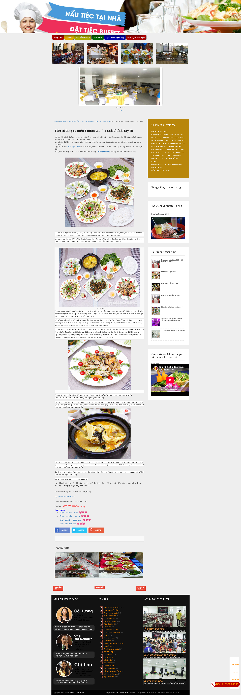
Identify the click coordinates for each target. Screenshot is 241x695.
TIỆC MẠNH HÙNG (123, 692)
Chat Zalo (235, 672)
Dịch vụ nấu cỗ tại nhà (66, 121)
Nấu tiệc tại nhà (90, 121)
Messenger (235, 679)
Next (122, 110)
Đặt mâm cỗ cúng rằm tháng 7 (172, 307)
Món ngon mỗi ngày (136, 37)
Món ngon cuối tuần (111, 610)
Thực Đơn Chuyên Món (102, 121)
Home (56, 121)
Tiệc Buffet (169, 59)
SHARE (65, 530)
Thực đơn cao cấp (68, 523)
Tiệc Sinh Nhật (100, 59)
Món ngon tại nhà (110, 616)
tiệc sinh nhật (108, 657)
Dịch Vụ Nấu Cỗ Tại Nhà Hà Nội (74, 692)
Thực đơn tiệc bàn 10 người (171, 295)
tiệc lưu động (108, 652)
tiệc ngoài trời (108, 654)
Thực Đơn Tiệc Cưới (168, 272)
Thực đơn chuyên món (70, 516)
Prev (118, 110)
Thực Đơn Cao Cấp (111, 630)
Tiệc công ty (108, 646)
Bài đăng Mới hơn (58, 588)
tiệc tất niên (108, 663)
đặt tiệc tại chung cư (111, 674)
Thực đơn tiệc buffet (69, 512)
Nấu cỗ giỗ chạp (109, 618)
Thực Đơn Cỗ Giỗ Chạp (169, 283)
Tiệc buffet (107, 641)
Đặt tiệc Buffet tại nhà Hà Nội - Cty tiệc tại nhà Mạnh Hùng (172, 319)
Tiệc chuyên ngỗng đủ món (113, 643)
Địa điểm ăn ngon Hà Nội (160, 214)
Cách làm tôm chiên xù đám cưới (173, 330)
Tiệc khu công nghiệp (111, 649)
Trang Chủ (58, 37)
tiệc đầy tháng (109, 666)
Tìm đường (235, 664)
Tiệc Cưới (135, 59)
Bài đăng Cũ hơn (140, 588)
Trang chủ (99, 587)
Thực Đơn (107, 627)
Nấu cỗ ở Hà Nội (79, 121)
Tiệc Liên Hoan (109, 638)
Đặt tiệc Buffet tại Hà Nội (112, 671)
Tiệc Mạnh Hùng (74, 147)
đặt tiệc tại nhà (109, 677)
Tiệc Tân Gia (66, 59)
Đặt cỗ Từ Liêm (109, 668)
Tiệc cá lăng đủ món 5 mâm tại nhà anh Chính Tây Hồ (94, 130)
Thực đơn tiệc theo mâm (71, 520)
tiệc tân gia (108, 660)
